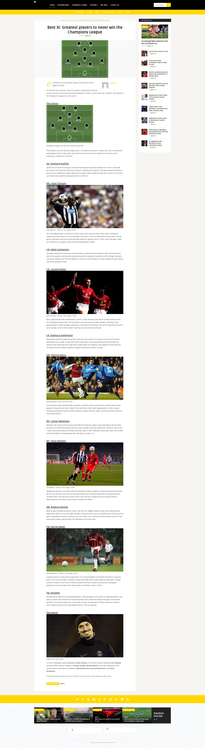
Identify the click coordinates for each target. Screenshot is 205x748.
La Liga (89, 12)
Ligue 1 (97, 12)
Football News (63, 5)
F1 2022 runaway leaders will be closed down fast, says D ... (135, 720)
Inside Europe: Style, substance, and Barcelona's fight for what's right (158, 108)
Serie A (119, 12)
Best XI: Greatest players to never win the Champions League (91, 20)
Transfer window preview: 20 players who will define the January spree (158, 74)
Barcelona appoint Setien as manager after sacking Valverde (158, 85)
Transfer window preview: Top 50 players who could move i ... (47, 720)
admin (87, 36)
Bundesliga (80, 12)
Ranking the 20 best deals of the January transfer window (158, 120)
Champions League (79, 5)
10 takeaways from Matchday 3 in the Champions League (155, 143)
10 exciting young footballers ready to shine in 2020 (158, 62)
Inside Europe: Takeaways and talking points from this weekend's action (158, 132)
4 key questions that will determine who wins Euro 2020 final (78, 720)
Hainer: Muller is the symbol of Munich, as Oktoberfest (105, 720)
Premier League (108, 12)
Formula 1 (94, 5)
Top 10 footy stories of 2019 (158, 51)
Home (52, 5)
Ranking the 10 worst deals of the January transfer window (158, 97)
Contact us (114, 5)
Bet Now (104, 5)
